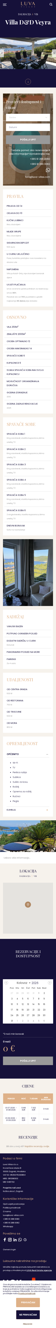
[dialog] (28, 1304)
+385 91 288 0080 (40, 159)
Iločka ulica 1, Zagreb (13, 1191)
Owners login (9, 1249)
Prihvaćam (28, 1302)
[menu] (4, 4)
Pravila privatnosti (26, 1293)
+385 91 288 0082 (40, 164)
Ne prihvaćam (28, 1314)
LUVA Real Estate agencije (39, 1270)
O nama (7, 1211)
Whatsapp (8, 1226)
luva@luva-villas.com (37, 177)
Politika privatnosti (11, 1207)
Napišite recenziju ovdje (37, 1146)
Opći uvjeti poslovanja (13, 1204)
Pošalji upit (28, 139)
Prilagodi (27, 1324)
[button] (2, 53)
